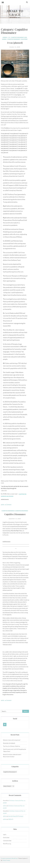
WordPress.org (7, 843)
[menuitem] (16, 585)
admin (2, 504)
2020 (25, 37)
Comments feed (7, 840)
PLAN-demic (24, 39)
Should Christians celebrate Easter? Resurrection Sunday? (12, 755)
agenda (5, 37)
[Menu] (3, 2)
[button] (15, 585)
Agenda (4, 39)
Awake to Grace (15, 13)
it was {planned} (15, 42)
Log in (4, 834)
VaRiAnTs (10, 819)
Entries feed (6, 837)
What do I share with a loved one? (11, 740)
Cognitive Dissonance (17, 37)
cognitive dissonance (13, 39)
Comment (8, 504)
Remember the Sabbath (9, 743)
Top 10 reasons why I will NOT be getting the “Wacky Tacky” (14, 750)
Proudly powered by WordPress (9, 858)
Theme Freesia (6, 860)
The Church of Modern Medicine (11, 746)
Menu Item (4, 724)
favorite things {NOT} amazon (15, 816)
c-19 (9, 37)
